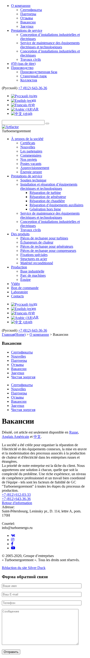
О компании (20, 6)
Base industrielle (32, 271)
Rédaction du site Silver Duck (23, 568)
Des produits (20, 234)
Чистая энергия (23, 377)
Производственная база (38, 72)
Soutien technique (33, 180)
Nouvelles (27, 147)
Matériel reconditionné (36, 263)
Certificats (27, 143)
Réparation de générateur (48, 197)
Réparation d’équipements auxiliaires (56, 205)
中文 (37, 437)
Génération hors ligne (45, 209)
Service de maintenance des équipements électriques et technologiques (50, 45)
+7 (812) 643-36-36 (32, 88)
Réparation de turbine (45, 193)
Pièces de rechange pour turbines (44, 238)
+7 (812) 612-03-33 (16, 495)
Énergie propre (31, 172)
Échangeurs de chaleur (36, 242)
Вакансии (28, 22)
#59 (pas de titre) (23, 64)
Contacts (17, 296)
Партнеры (28, 14)
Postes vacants (30, 164)
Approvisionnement (34, 168)
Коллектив (28, 80)
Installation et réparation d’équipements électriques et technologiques (48, 186)
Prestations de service (26, 30)
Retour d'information (17, 503)
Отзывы (26, 18)
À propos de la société (27, 139)
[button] (47, 123)
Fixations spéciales (34, 255)
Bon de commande (25, 288)
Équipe (25, 280)
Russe (73, 432)
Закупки (26, 26)
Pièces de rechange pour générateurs (46, 246)
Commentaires (30, 155)
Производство (22, 68)
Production (19, 267)
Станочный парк (33, 76)
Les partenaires (31, 151)
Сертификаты (31, 10)
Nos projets (28, 159)
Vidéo (15, 284)
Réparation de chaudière (47, 201)
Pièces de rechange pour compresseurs (48, 251)
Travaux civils (30, 59)
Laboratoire (19, 292)
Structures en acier (33, 259)
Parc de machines (33, 275)
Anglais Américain (15, 437)
